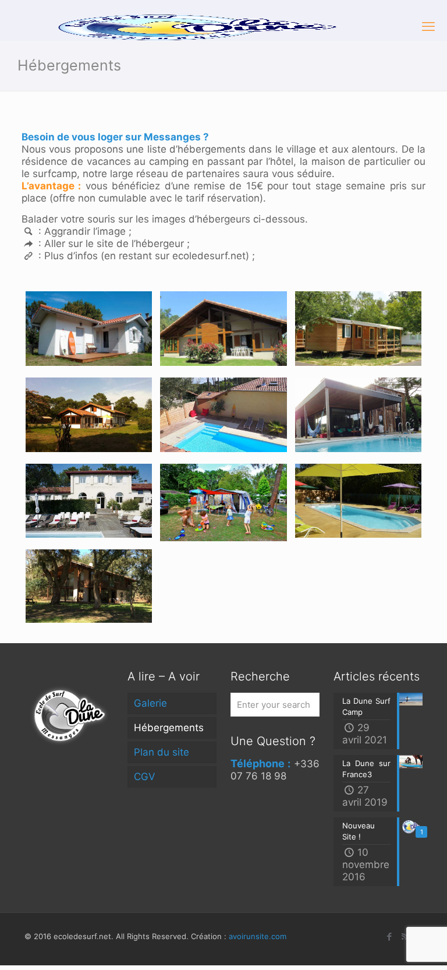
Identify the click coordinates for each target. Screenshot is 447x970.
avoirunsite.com (257, 936)
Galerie (150, 703)
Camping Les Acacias (206, 493)
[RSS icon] (405, 936)
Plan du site (161, 752)
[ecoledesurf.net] (192, 26)
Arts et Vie (189, 320)
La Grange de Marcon (71, 407)
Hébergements (169, 727)
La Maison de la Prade (71, 492)
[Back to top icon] (391, 945)
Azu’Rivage (324, 320)
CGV (144, 776)
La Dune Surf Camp (68, 320)
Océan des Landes (335, 492)
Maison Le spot (196, 407)
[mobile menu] (428, 26)
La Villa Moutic (330, 407)
